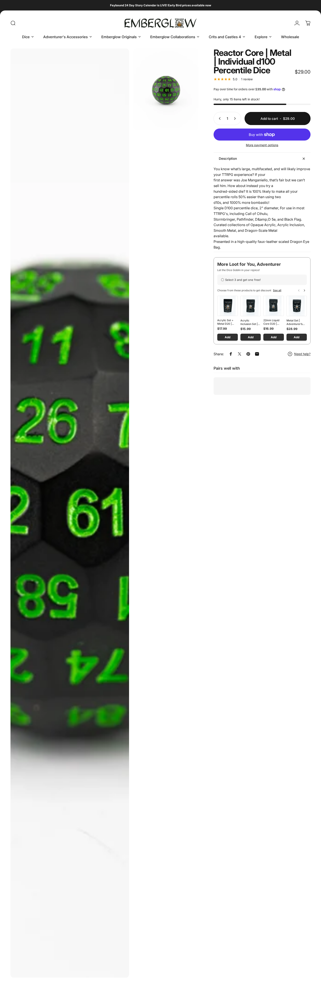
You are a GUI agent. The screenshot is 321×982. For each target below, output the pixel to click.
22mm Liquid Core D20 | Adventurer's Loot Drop (271, 322)
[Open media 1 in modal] (69, 513)
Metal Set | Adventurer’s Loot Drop (294, 322)
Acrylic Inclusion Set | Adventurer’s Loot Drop (249, 322)
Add (227, 337)
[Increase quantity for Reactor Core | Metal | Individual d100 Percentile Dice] (236, 118)
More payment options (262, 145)
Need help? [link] (302, 354)
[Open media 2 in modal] (165, 89)
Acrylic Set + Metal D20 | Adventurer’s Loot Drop (225, 322)
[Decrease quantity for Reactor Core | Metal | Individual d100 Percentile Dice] (219, 118)
